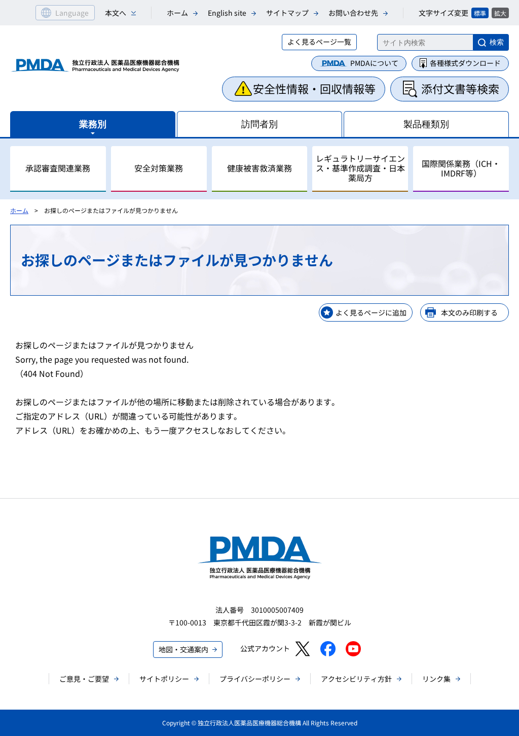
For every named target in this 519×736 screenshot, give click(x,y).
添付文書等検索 (460, 88)
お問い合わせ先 (353, 13)
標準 (480, 13)
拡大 (500, 13)
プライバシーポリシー (254, 679)
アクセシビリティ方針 (356, 679)
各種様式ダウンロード (465, 63)
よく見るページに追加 (371, 312)
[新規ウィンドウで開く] (302, 648)
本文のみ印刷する (469, 312)
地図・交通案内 (183, 649)
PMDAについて (374, 63)
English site (227, 13)
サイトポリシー (164, 679)
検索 (497, 42)
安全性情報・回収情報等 (314, 88)
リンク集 (436, 679)
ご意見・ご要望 (84, 679)
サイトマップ (287, 13)
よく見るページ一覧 (319, 42)
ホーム (177, 13)
